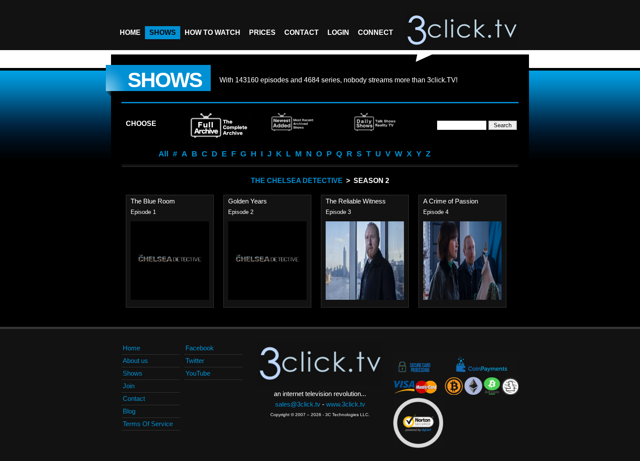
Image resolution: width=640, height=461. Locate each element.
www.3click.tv (345, 404)
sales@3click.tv (297, 404)
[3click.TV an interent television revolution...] (462, 30)
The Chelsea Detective (297, 180)
